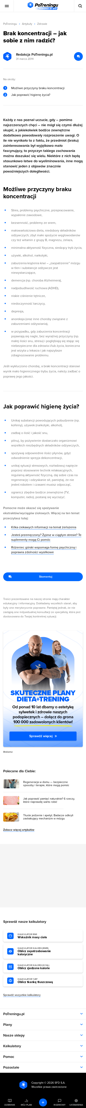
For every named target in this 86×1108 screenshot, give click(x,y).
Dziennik (9, 1104)
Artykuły (27, 24)
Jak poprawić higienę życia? (30, 95)
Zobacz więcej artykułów (18, 829)
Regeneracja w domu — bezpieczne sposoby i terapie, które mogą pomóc (46, 784)
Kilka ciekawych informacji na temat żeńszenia (43, 527)
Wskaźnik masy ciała (32, 936)
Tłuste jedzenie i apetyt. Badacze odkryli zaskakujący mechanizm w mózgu (48, 817)
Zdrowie (42, 24)
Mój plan (26, 1104)
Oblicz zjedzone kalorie (34, 967)
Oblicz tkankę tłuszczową (35, 981)
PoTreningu (10, 24)
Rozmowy (60, 1104)
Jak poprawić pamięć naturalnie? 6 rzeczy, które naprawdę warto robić (49, 800)
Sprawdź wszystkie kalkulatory (22, 995)
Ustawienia (76, 1104)
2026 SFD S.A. (56, 1082)
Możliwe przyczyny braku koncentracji (38, 88)
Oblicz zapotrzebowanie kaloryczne (34, 951)
